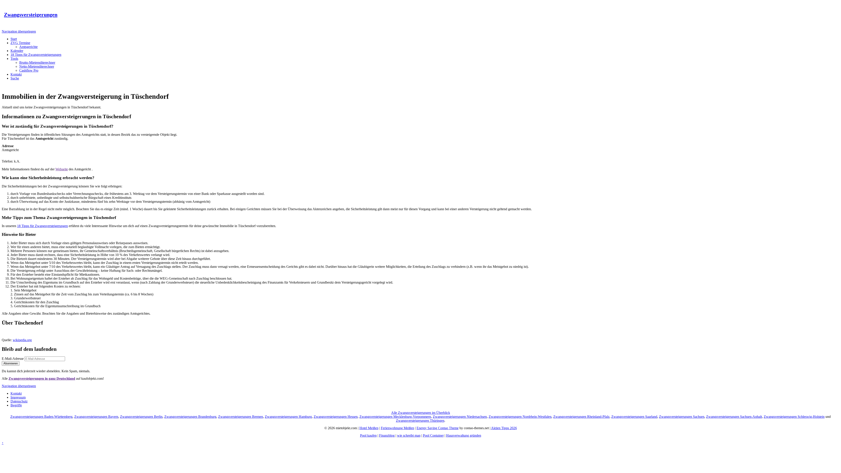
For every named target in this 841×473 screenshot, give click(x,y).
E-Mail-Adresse (13, 358)
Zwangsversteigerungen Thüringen (420, 420)
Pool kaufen (368, 435)
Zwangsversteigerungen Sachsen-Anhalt (734, 416)
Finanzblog (387, 435)
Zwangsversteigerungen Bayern (96, 416)
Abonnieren (11, 363)
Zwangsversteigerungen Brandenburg (190, 416)
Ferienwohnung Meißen (397, 428)
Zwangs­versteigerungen (30, 15)
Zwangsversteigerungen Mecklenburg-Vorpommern (395, 416)
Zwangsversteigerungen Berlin (141, 416)
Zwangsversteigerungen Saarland (634, 416)
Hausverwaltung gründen (463, 435)
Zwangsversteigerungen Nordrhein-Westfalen (520, 416)
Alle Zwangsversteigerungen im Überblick (420, 413)
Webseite (61, 169)
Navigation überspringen (19, 31)
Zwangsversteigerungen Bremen (240, 416)
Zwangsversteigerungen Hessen (336, 416)
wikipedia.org (22, 340)
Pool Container (433, 435)
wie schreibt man (408, 435)
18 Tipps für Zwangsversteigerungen (42, 226)
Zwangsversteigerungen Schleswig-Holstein (794, 416)
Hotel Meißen (368, 428)
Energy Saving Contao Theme (438, 428)
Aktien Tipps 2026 (504, 428)
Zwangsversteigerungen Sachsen (681, 416)
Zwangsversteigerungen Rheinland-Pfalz (581, 416)
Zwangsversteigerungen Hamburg (288, 416)
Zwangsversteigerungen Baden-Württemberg (41, 416)
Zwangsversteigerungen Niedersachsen (460, 416)
